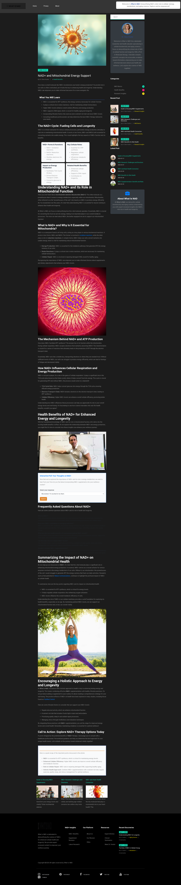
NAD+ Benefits (74, 834)
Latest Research (74, 844)
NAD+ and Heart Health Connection (128, 169)
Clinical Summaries (108, 839)
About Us (90, 834)
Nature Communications (62, 576)
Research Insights (129, 93)
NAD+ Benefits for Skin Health (127, 175)
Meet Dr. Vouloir (110, 844)
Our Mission (91, 838)
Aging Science (133, 837)
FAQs (88, 842)
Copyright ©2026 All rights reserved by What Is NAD (55, 863)
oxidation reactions (86, 235)
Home (35, 6)
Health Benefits (58, 79)
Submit (43, 499)
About (57, 6)
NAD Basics (129, 86)
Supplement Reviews (73, 839)
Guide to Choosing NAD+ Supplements (129, 156)
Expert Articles (109, 834)
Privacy (46, 6)
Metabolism (133, 850)
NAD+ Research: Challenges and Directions (130, 162)
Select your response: (47, 490)
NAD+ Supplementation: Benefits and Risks (130, 181)
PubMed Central (49, 699)
